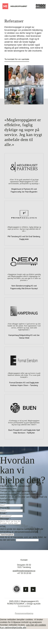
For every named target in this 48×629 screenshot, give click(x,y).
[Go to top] (39, 620)
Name (3, 502)
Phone (4, 508)
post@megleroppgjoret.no (24, 571)
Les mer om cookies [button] (36, 625)
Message (5, 518)
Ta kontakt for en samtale (16, 59)
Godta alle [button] (21, 627)
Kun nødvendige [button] (8, 627)
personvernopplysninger (26, 532)
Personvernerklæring (24, 613)
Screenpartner (24, 606)
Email (3, 513)
